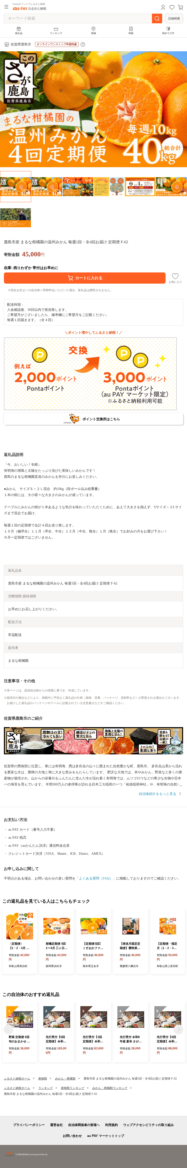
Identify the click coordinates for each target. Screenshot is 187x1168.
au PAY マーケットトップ (105, 1136)
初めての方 (168, 33)
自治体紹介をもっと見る (157, 794)
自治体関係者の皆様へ (84, 1125)
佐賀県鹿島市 (21, 44)
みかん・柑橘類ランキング (109, 1088)
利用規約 (111, 1125)
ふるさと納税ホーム (17, 1078)
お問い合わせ (72, 1136)
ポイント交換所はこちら (101, 419)
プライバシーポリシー (29, 1125)
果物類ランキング (72, 1088)
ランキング (56, 33)
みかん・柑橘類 (65, 1078)
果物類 (42, 1078)
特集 (131, 33)
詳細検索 (174, 18)
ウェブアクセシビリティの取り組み (148, 1125)
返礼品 (18, 33)
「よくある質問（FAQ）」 (95, 878)
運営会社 (56, 1125)
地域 (93, 33)
